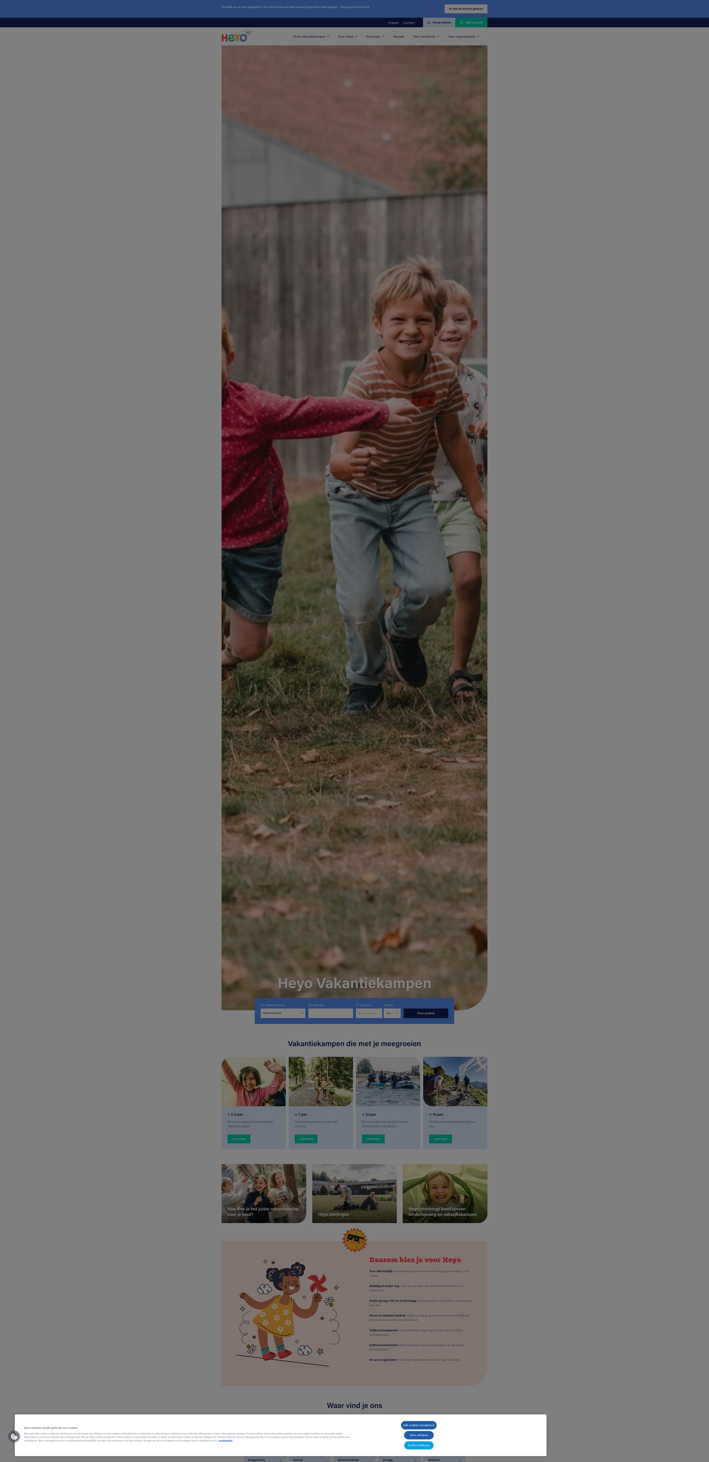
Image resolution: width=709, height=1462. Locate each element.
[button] (14, 1436)
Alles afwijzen (419, 1435)
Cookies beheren (419, 1445)
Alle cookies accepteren (419, 1425)
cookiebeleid (225, 1440)
